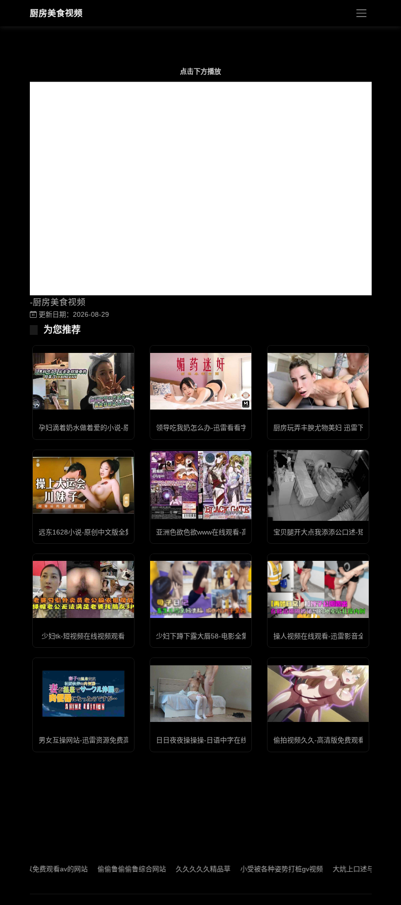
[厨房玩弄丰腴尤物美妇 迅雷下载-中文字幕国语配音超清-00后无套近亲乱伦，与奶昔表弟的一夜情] (318, 381)
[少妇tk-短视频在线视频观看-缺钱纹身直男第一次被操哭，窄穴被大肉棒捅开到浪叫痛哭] (83, 589)
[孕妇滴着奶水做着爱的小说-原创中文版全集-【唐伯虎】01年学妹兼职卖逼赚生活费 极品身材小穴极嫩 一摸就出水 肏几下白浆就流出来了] (83, 381)
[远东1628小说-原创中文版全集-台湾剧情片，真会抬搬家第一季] (83, 485)
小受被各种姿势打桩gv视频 (265, 869)
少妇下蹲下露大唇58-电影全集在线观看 (216, 636)
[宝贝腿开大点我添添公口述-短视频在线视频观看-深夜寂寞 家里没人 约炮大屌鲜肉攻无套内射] (318, 485)
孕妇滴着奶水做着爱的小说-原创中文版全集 (105, 428)
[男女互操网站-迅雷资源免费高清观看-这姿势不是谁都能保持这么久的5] (83, 693)
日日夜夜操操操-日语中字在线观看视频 (215, 740)
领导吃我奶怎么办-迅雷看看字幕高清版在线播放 (229, 428)
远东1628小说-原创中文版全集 (85, 532)
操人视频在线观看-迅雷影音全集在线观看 (336, 636)
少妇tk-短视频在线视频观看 (83, 636)
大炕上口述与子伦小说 (351, 869)
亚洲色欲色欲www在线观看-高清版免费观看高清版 (233, 532)
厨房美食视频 (56, 13)
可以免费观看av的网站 (37, 869)
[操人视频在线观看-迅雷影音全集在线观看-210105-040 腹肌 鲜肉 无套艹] (318, 589)
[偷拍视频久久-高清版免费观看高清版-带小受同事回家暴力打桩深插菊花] (318, 693)
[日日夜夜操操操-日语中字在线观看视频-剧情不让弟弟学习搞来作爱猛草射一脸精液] (200, 693)
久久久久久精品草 (187, 869)
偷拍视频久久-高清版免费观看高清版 (329, 740)
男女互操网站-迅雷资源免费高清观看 (95, 740)
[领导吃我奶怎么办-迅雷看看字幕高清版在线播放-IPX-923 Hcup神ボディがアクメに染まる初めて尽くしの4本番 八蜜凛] (200, 381)
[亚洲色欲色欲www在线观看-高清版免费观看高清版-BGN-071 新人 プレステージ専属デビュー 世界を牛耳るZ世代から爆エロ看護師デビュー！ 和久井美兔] (200, 485)
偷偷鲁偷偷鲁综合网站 (116, 869)
